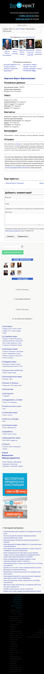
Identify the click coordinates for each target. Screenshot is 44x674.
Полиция (5, 446)
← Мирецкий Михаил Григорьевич (14, 183)
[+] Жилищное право (10, 349)
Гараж (4, 402)
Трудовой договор (7, 366)
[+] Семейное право (9, 336)
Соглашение (17, 597)
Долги (20, 385)
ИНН (9, 434)
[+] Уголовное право (9, 425)
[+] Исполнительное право (12, 377)
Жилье (5, 353)
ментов (17, 458)
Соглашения (14, 466)
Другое (21, 466)
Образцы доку (8, 458)
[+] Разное (6, 444)
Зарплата (13, 364)
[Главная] (22, 7)
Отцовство (6, 345)
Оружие (5, 448)
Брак (4, 343)
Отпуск (21, 366)
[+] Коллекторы (7, 389)
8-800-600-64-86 (22, 19)
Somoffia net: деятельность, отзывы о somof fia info (18, 589)
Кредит (15, 385)
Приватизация (11, 353)
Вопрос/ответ (7, 455)
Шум (4, 408)
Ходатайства (17, 462)
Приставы (5, 379)
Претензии (14, 464)
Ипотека (5, 357)
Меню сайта (22, 25)
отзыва (18, 144)
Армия (10, 446)
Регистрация (20, 351)
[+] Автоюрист (7, 326)
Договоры (6, 466)
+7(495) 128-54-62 (26, 16)
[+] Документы (7, 431)
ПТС (9, 331)
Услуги (19, 606)
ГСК (8, 402)
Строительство (19, 355)
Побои (4, 427)
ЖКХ (4, 421)
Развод (11, 338)
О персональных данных (17, 601)
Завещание (6, 395)
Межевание (14, 402)
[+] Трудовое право (9, 362)
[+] (12, 370)
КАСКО (19, 328)
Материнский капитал (8, 340)
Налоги (5, 415)
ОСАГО (14, 328)
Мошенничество (12, 427)
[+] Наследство (7, 393)
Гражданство (14, 440)
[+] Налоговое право (9, 412)
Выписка (11, 357)
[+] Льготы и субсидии (10, 419)
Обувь (4, 372)
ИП (12, 385)
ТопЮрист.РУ (17, 612)
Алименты (5, 338)
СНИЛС (5, 434)
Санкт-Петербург (20, 29)
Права (4, 333)
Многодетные (18, 338)
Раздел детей (19, 340)
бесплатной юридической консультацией (17, 167)
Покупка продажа (16, 331)
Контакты (18, 595)
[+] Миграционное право (11, 438)
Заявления (6, 464)
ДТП (10, 328)
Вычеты (10, 415)
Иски (4, 462)
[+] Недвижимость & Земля (12, 400)
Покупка (5, 355)
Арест (11, 379)
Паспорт (14, 434)
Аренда (18, 353)
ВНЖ (8, 440)
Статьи (5, 453)
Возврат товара (12, 372)
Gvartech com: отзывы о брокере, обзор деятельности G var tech (22, 591)
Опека (19, 343)
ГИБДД (5, 331)
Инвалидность (17, 446)
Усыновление (13, 345)
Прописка (5, 351)
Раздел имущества (12, 343)
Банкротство (6, 385)
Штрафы (5, 328)
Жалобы (9, 462)
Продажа (11, 355)
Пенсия (16, 366)
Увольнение (6, 364)
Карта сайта (16, 599)
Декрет (20, 345)
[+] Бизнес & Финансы (10, 383)
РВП (4, 440)
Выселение (12, 351)
